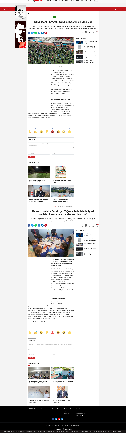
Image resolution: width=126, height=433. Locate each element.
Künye (62, 425)
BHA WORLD (32, 408)
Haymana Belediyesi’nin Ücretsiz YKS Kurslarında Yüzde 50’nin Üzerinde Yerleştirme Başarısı (38, 382)
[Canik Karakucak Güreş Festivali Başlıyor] (62, 172)
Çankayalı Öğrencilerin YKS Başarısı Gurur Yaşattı (39, 401)
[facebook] (29, 33)
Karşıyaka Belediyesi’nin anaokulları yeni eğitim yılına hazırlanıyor (63, 382)
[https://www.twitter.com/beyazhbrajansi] (56, 419)
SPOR (36, 13)
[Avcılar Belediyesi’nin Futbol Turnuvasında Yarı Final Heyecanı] (39, 172)
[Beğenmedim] (47, 129)
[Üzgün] (69, 129)
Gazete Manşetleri (80, 411)
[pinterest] (45, 33)
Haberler (32, 13)
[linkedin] (42, 33)
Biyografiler (54, 411)
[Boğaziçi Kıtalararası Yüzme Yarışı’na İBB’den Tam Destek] (62, 191)
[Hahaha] (58, 129)
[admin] (62, 419)
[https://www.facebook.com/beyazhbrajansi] (53, 419)
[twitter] (32, 33)
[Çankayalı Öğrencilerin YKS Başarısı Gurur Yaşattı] (39, 392)
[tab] (32, 139)
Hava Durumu (79, 408)
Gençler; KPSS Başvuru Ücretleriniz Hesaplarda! (62, 401)
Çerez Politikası (68, 425)
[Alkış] (35, 129)
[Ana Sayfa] (28, 13)
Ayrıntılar (114, 431)
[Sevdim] (41, 129)
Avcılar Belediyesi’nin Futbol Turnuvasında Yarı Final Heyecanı (38, 181)
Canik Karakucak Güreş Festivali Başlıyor (62, 181)
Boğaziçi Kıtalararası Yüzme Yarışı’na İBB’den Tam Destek (61, 200)
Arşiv (65, 411)
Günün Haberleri (68, 408)
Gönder (31, 156)
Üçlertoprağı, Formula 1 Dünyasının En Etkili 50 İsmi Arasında (38, 200)
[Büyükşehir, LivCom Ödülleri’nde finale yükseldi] (51, 50)
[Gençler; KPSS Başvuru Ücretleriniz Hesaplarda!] (62, 392)
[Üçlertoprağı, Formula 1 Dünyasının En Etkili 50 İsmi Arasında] (39, 191)
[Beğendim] (30, 129)
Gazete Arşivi (67, 413)
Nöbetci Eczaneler (80, 413)
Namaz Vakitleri (79, 415)
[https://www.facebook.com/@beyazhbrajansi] (59, 419)
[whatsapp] (35, 33)
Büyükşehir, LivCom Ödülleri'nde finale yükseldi (49, 13)
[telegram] (39, 33)
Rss (46, 425)
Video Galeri (119, 9)
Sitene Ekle (51, 425)
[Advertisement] (39, 88)
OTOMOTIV (31, 411)
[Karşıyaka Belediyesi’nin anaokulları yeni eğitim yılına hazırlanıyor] (62, 373)
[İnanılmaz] (64, 129)
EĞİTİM (41, 408)
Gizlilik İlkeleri (76, 425)
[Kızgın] (52, 129)
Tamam (119, 431)
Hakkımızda (57, 425)
